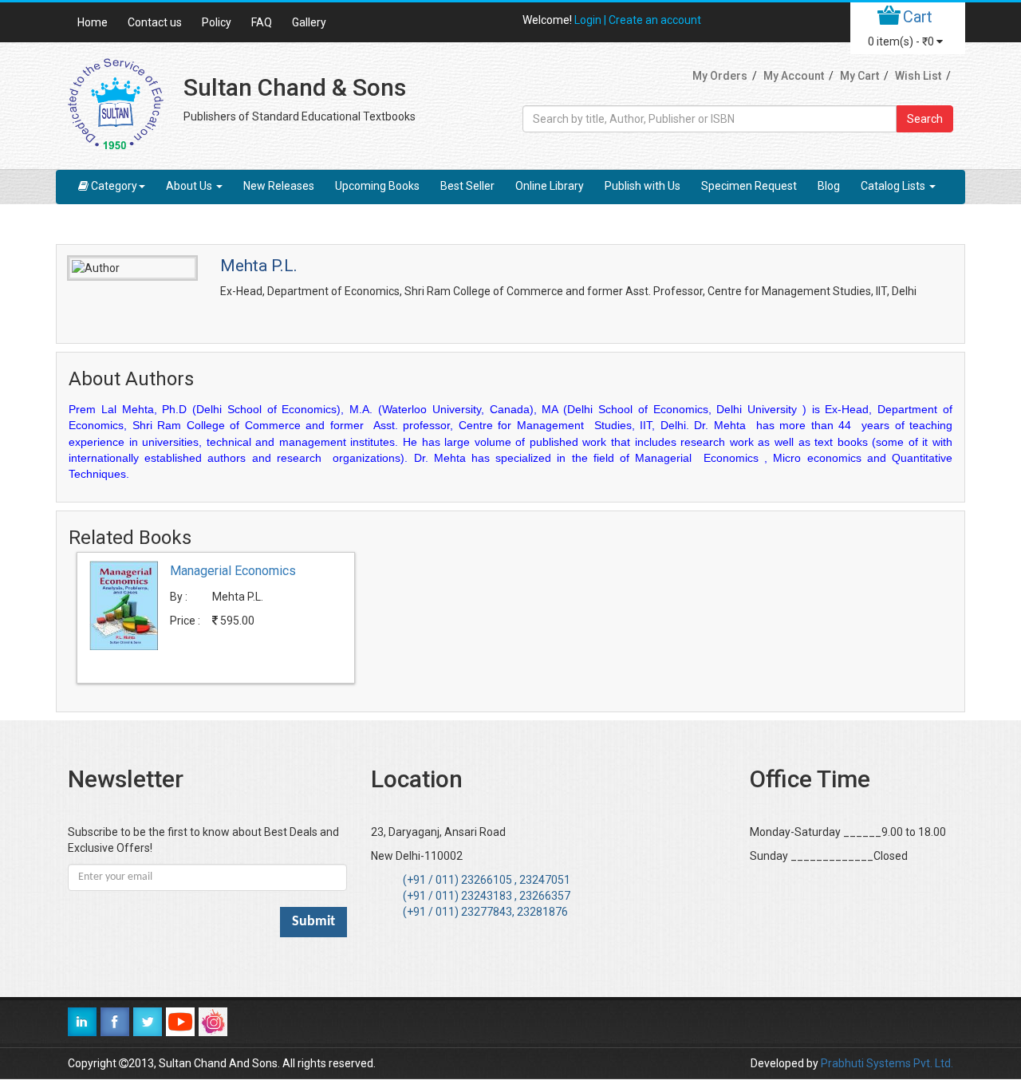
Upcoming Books (377, 185)
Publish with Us (642, 185)
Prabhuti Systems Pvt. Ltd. (887, 1063)
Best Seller (467, 185)
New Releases (278, 185)
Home (92, 22)
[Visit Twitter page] (147, 1021)
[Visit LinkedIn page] (82, 1021)
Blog (829, 185)
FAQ (261, 22)
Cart (917, 16)
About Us (190, 185)
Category (114, 185)
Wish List (918, 75)
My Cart (859, 75)
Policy (216, 22)
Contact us (155, 22)
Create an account (655, 20)
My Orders (719, 75)
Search (925, 118)
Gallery (309, 22)
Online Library (549, 185)
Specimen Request (749, 185)
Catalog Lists (894, 185)
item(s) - (901, 41)
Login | (591, 20)
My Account (793, 75)
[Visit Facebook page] (115, 1021)
